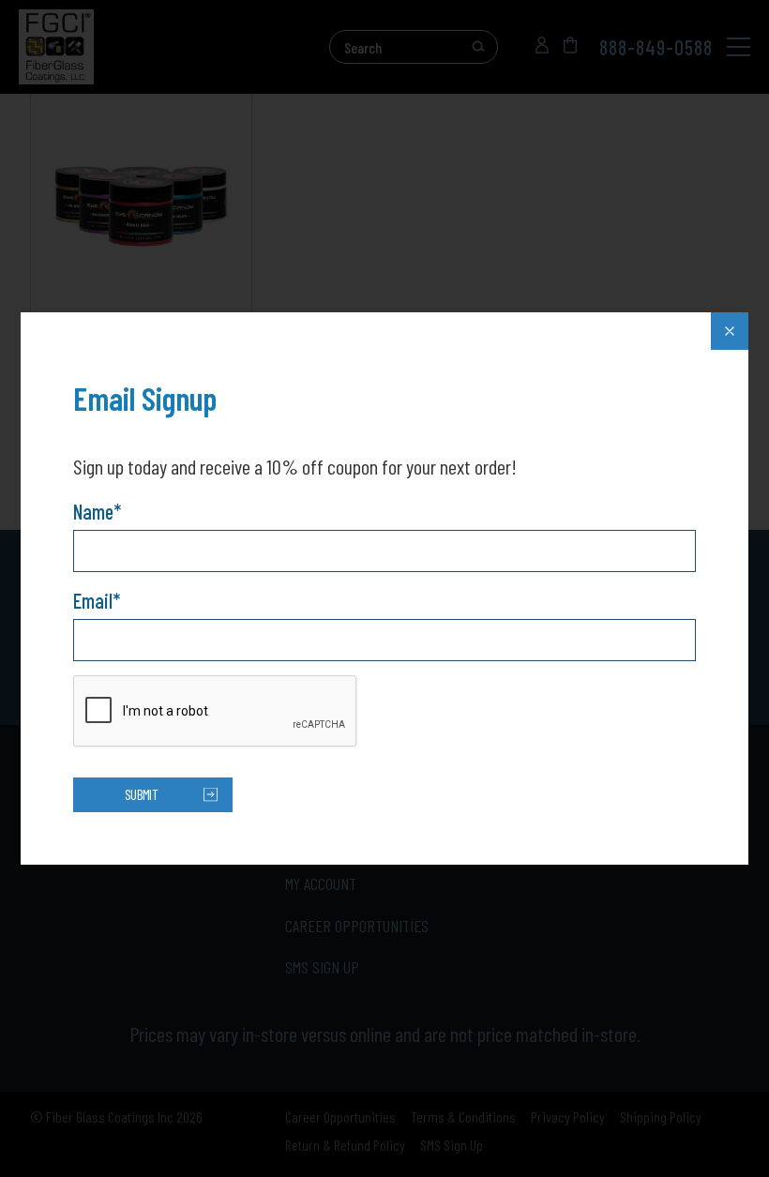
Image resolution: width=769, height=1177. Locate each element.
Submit (141, 794)
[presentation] (215, 711)
